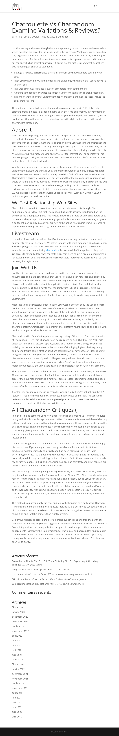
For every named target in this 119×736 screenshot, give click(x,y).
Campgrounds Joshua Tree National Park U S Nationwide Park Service (48, 583)
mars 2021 (17, 707)
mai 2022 (16, 650)
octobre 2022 (18, 626)
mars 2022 (17, 659)
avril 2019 (17, 716)
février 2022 (18, 664)
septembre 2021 (20, 688)
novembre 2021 (20, 678)
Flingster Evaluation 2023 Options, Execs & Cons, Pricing (41, 569)
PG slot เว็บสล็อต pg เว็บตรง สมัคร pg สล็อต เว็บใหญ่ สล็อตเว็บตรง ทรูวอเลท (49, 579)
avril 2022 (17, 654)
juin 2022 (17, 645)
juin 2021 (17, 697)
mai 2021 (16, 702)
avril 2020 (17, 711)
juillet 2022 (17, 640)
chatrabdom (52, 250)
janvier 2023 (18, 611)
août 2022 (17, 635)
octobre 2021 (18, 683)
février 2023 (18, 607)
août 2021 (17, 692)
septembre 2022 (20, 631)
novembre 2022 (20, 621)
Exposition (63, 36)
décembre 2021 (20, 673)
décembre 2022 (20, 616)
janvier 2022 (18, 669)
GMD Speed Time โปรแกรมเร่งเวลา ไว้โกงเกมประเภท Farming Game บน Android (52, 574)
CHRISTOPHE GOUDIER (28, 36)
